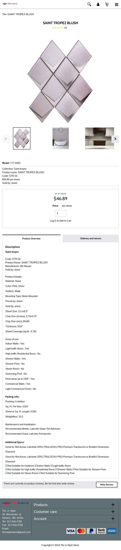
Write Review (106, 484)
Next (115, 139)
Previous (6, 139)
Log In (53, 221)
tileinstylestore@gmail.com (16, 532)
